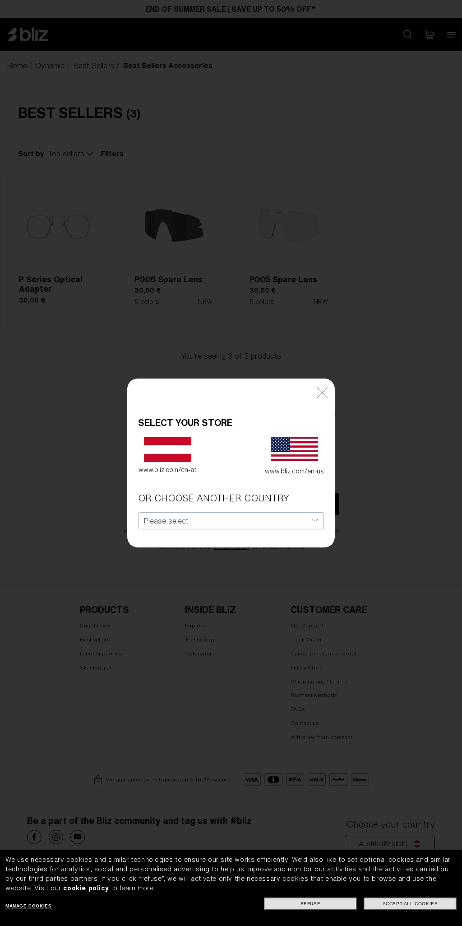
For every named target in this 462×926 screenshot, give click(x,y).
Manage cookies (28, 905)
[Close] (322, 392)
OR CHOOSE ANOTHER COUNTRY (213, 498)
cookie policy (86, 888)
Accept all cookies (410, 903)
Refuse (310, 903)
